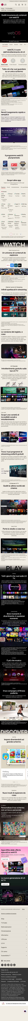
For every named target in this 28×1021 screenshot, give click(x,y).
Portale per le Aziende (14, 1)
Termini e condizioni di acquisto (8, 913)
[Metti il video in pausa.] (15, 95)
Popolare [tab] (3, 187)
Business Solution (23, 1)
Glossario (3, 981)
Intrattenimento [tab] (15, 187)
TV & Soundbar (8, 8)
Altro (23, 909)
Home (2, 8)
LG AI (3, 943)
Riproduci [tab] (16, 44)
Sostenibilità (5, 955)
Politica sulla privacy (6, 974)
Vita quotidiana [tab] (24, 187)
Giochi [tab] (8, 187)
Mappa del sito (4, 970)
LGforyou (4, 939)
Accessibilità (19, 979)
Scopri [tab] (21, 44)
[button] (16, 4)
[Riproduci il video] (13, 95)
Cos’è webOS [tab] (5, 44)
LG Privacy (23, 981)
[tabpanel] (14, 82)
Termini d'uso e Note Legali (7, 979)
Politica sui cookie (16, 974)
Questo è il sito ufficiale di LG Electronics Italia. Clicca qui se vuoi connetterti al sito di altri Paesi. (14, 998)
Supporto (4, 947)
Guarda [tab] (10, 44)
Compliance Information (13, 981)
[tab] (4, 62)
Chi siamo (4, 951)
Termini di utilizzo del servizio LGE (9, 972)
